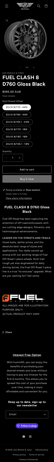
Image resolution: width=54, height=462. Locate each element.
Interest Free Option (27, 355)
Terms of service (36, 455)
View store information (19, 198)
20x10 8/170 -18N (16, 129)
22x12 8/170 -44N (16, 107)
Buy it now (27, 179)
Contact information (28, 459)
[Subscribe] (44, 414)
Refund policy (42, 450)
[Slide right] (34, 67)
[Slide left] (20, 67)
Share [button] (8, 332)
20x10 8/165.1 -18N (17, 144)
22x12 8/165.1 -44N (17, 122)
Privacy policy (19, 455)
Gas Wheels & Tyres (22, 450)
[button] (6, 6)
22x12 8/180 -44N (17, 114)
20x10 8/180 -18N (16, 136)
